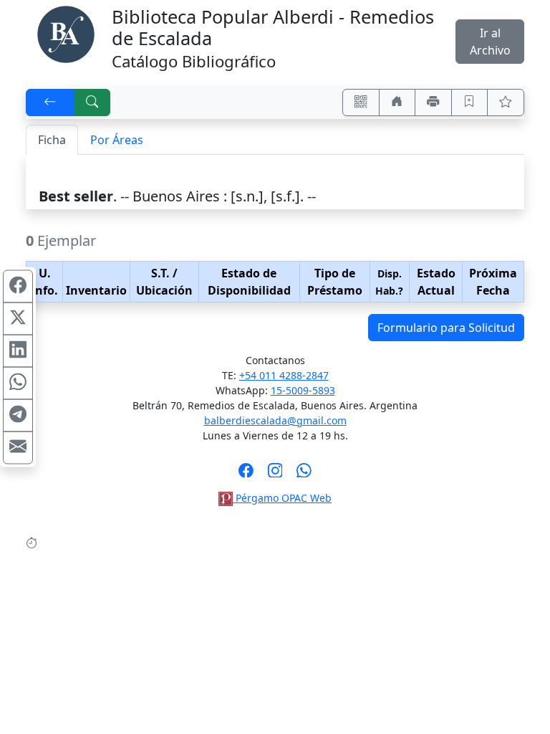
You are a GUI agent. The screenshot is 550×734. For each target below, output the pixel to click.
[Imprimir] (433, 102)
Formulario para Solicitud (446, 327)
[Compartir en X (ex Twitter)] (18, 318)
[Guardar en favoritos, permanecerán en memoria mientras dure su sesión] (469, 102)
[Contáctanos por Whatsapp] (304, 474)
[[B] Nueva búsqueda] (92, 102)
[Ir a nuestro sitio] (397, 102)
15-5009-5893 (303, 390)
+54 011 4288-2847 (284, 375)
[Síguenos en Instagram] (275, 474)
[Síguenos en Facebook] (246, 474)
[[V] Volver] (50, 102)
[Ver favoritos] (505, 102)
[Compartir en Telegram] (18, 415)
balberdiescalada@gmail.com (275, 420)
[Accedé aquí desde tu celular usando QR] (361, 102)
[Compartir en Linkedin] (18, 351)
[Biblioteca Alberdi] (66, 33)
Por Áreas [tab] (116, 140)
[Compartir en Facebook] (18, 286)
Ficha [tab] (52, 140)
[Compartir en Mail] (18, 448)
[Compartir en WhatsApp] (18, 383)
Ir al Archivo (490, 41)
